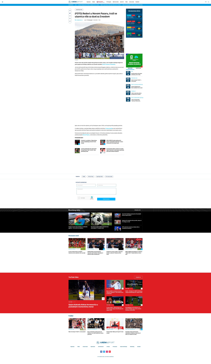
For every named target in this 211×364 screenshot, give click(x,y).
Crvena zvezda (108, 128)
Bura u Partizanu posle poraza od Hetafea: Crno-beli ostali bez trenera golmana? (95, 333)
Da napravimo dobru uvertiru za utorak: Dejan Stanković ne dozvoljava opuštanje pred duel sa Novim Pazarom (115, 150)
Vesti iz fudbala (90, 249)
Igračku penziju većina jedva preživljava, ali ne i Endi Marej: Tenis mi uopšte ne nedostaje (136, 74)
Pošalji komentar (106, 199)
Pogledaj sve (138, 210)
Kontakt (139, 346)
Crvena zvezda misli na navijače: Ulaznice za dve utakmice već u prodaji (77, 252)
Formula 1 (133, 91)
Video (126, 1)
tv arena (100, 356)
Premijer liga (134, 78)
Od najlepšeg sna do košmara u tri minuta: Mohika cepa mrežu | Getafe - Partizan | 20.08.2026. (133, 309)
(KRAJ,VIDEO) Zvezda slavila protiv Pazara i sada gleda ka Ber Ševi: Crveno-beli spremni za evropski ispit (114, 142)
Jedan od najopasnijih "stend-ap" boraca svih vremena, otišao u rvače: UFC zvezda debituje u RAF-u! (133, 4)
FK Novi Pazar (91, 176)
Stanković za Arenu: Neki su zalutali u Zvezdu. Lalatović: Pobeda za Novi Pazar (114, 253)
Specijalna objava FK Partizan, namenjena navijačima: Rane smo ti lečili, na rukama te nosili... (133, 333)
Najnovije (88, 1)
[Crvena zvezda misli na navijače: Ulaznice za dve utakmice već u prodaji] (77, 244)
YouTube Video (74, 277)
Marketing (132, 346)
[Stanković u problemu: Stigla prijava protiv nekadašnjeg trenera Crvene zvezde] (77, 142)
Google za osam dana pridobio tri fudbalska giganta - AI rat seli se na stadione (78, 227)
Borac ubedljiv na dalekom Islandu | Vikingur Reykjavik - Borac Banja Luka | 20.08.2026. (114, 292)
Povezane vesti (79, 137)
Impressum (93, 346)
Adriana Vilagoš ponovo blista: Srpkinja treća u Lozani (80, 4)
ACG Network (101, 346)
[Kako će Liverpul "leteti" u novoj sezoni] (77, 324)
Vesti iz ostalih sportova (137, 84)
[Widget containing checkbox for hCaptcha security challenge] (85, 198)
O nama (108, 346)
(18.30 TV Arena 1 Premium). (109, 64)
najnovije (72, 346)
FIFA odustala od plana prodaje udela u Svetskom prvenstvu (131, 227)
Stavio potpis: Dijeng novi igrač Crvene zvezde (114, 332)
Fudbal (93, 1)
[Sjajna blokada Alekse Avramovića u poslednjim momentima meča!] (87, 290)
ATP (132, 71)
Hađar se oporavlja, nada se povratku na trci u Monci (103, 4)
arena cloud (85, 346)
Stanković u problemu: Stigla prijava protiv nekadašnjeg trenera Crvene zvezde (89, 142)
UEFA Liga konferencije (92, 329)
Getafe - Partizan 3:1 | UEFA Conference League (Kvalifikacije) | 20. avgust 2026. (133, 291)
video (78, 346)
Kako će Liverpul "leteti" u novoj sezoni (136, 81)
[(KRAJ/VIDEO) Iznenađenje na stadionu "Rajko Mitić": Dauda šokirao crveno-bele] (133, 244)
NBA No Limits (116, 1)
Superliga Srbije (79, 9)
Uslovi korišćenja (123, 346)
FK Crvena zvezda (109, 176)
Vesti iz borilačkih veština (137, 97)
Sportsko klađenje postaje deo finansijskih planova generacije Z (131, 214)
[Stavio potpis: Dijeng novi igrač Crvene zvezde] (115, 324)
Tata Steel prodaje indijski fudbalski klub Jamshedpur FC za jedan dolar (100, 227)
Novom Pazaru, (86, 135)
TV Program (108, 1)
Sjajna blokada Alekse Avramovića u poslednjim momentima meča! (83, 306)
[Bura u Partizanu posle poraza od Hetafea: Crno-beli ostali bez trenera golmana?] (96, 324)
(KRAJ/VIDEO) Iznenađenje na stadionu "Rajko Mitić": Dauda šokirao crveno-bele (133, 253)
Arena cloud (131, 1)
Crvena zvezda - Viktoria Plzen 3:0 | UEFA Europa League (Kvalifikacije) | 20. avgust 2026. (114, 309)
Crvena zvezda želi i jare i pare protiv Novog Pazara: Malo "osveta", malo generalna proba (88, 150)
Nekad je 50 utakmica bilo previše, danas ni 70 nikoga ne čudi (131, 221)
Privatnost (115, 346)
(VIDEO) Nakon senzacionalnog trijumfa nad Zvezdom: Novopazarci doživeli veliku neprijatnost (95, 253)
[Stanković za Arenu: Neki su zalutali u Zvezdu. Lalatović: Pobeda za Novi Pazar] (115, 244)
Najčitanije (138, 68)
